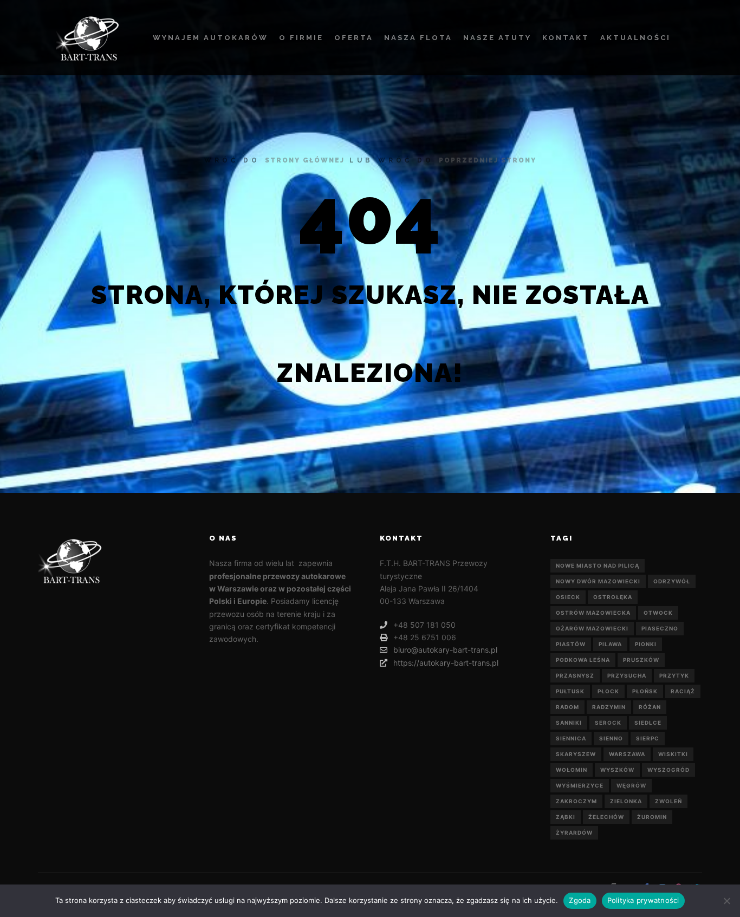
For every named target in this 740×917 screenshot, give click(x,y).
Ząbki (565, 817)
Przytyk (674, 675)
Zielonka (626, 801)
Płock (608, 691)
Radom (567, 707)
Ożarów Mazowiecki (592, 628)
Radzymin (609, 707)
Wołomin (571, 769)
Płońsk (645, 691)
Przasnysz (575, 675)
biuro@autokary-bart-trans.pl (445, 649)
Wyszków (617, 769)
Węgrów (631, 785)
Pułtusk (570, 691)
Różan (650, 707)
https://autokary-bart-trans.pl (445, 662)
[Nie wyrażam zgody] (726, 900)
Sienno (611, 738)
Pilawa (610, 644)
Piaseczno (659, 628)
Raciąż (683, 691)
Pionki (646, 644)
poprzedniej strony (487, 160)
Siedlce (647, 722)
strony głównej (305, 160)
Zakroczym (576, 801)
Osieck (568, 597)
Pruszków (641, 659)
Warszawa (627, 754)
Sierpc (647, 738)
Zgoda (579, 900)
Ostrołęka (612, 597)
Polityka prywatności (643, 900)
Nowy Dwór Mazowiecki (598, 581)
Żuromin (652, 817)
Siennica (571, 738)
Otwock (658, 612)
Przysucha (626, 675)
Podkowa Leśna (583, 659)
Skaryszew (576, 754)
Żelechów (606, 817)
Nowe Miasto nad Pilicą (597, 565)
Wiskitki (673, 754)
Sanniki (569, 722)
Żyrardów (574, 832)
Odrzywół (671, 581)
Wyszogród (668, 769)
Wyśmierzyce (579, 785)
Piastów (571, 644)
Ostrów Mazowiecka (593, 612)
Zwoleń (668, 801)
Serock (608, 722)
